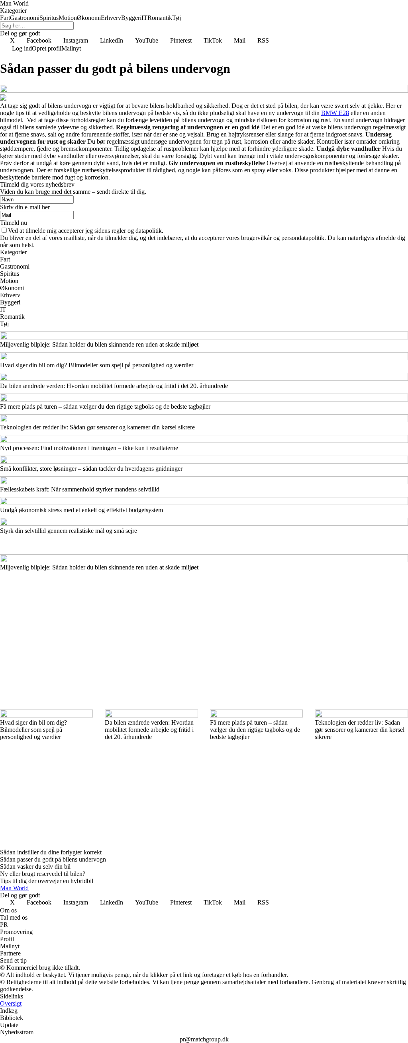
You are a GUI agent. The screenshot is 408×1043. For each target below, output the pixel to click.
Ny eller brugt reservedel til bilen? (42, 873)
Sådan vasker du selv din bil (35, 866)
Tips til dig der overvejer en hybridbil (46, 880)
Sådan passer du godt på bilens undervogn (53, 859)
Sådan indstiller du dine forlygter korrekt (51, 852)
